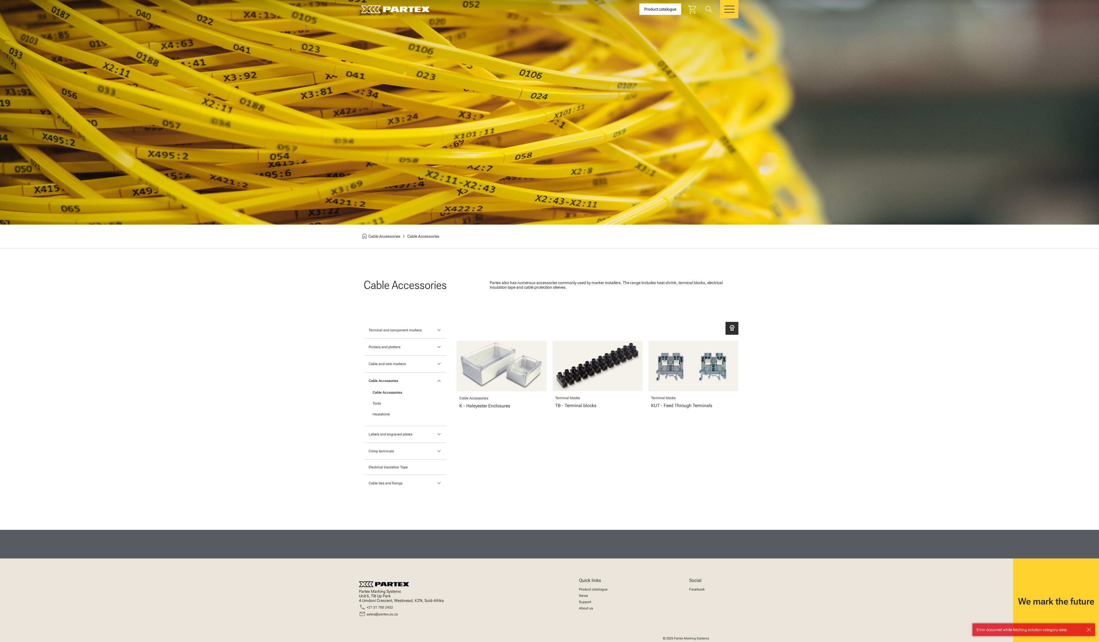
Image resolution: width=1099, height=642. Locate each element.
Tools (377, 403)
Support (585, 602)
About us (586, 608)
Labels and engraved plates (390, 434)
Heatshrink (381, 414)
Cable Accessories (383, 381)
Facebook (697, 589)
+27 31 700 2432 (380, 607)
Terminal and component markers (395, 330)
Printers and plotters (384, 347)
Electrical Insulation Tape (388, 467)
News (583, 596)
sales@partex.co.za (382, 614)
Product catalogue (593, 589)
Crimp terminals (381, 451)
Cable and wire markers (387, 364)
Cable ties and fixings (385, 483)
